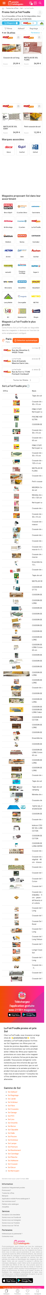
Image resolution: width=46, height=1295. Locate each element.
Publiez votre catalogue (10, 1204)
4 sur (8, 33)
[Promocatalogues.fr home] (16, 3)
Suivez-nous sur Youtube (11, 1223)
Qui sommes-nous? (9, 1201)
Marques (5, 1196)
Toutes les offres (12, 8)
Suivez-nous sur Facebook (11, 1217)
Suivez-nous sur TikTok (10, 1225)
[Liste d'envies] (35, 3)
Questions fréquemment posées (13, 1188)
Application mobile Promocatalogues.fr (16, 1199)
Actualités (5, 1207)
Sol (21, 8)
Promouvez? (6, 1190)
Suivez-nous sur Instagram (11, 1220)
